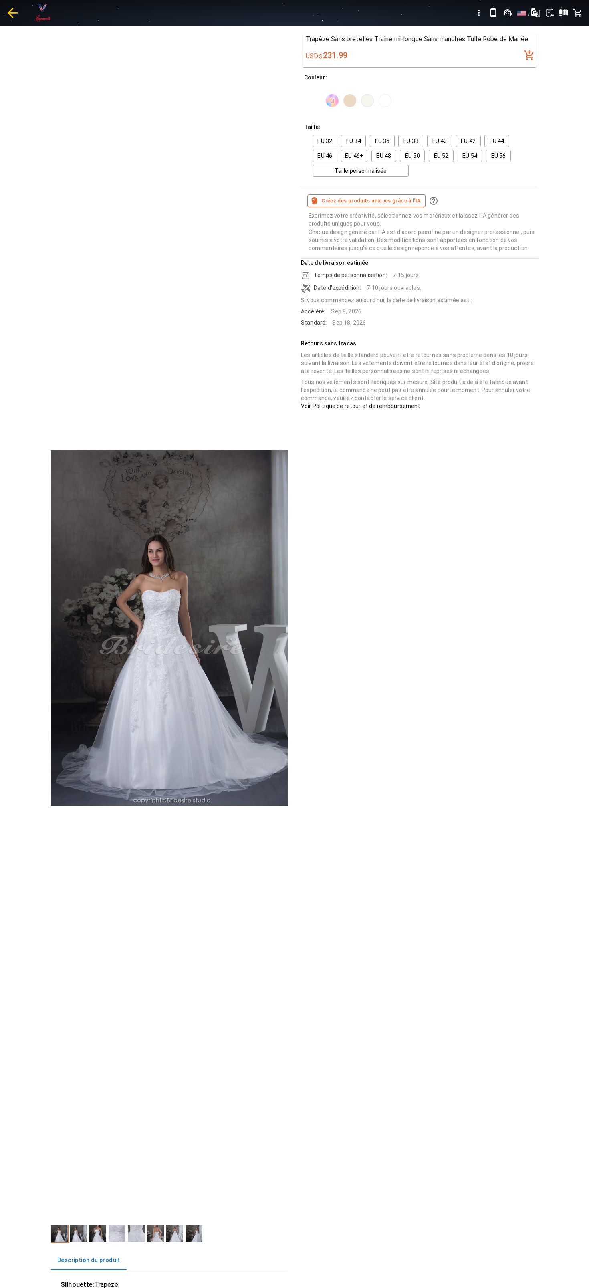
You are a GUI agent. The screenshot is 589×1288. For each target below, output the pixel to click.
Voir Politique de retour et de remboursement (360, 406)
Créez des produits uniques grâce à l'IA (371, 201)
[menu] (478, 12)
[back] (12, 13)
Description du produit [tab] (88, 1260)
